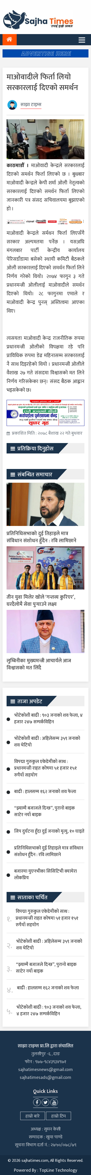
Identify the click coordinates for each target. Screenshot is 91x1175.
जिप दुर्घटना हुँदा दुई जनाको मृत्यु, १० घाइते (49, 831)
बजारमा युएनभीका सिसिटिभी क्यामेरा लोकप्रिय (45, 875)
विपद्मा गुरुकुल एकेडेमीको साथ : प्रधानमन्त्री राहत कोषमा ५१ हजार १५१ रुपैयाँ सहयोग (45, 768)
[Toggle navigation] (81, 39)
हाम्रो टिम (58, 1116)
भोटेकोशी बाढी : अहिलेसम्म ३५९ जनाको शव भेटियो (47, 742)
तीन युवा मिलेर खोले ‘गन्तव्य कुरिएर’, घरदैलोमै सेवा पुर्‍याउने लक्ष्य (41, 601)
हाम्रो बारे (33, 1116)
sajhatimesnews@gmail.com (45, 1070)
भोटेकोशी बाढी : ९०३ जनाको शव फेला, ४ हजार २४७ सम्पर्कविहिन (48, 719)
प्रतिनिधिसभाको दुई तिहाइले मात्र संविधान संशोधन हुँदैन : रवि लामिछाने (41, 537)
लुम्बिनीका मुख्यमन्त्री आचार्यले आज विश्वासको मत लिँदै (39, 664)
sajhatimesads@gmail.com (45, 1077)
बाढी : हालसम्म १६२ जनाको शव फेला (45, 792)
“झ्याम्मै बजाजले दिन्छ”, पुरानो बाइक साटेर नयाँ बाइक (44, 811)
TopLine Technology (58, 1170)
